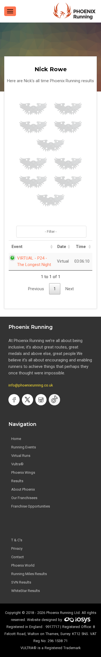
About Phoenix (23, 489)
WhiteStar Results (25, 591)
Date (61, 246)
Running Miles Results (29, 574)
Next (69, 288)
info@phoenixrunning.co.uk (30, 385)
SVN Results (21, 582)
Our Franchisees (24, 498)
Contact (17, 557)
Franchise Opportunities (30, 506)
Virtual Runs (20, 455)
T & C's (16, 540)
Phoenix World (23, 565)
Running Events (23, 447)
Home (16, 439)
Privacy (16, 548)
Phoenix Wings (23, 472)
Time (81, 246)
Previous (36, 288)
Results (17, 481)
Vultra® (17, 464)
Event (17, 246)
